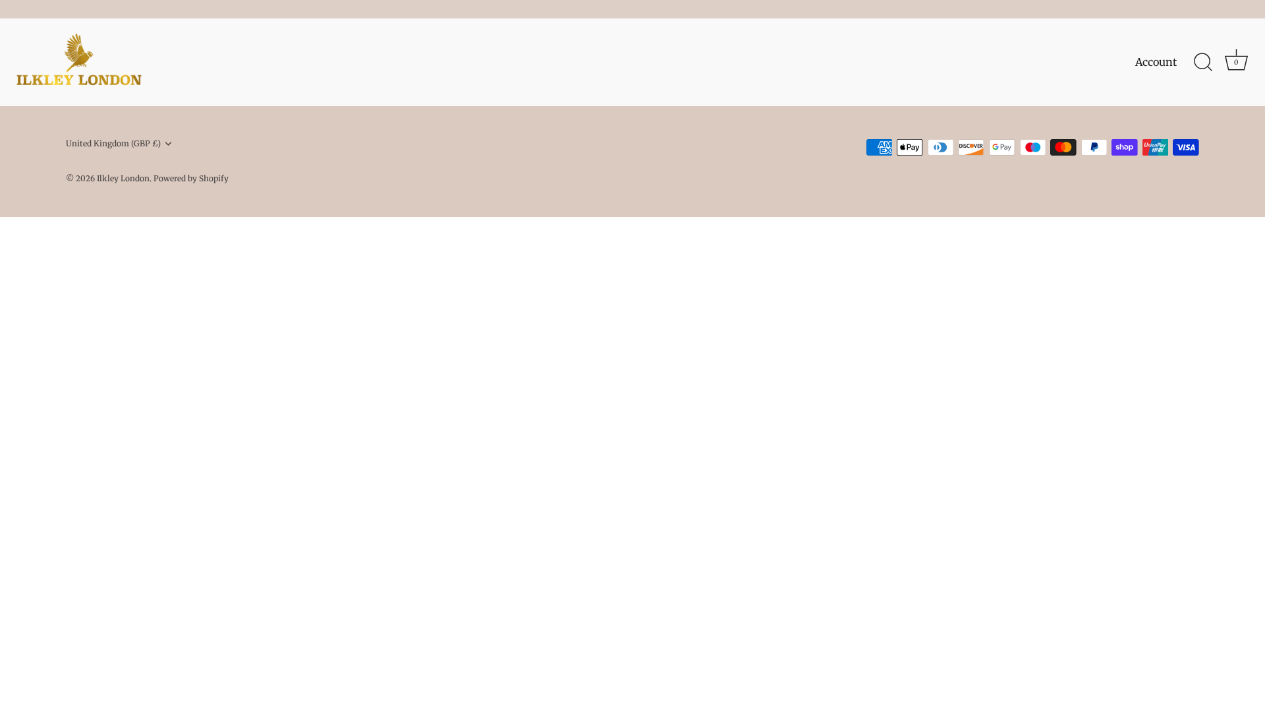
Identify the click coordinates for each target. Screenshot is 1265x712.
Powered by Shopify (191, 178)
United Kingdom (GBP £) (113, 143)
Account (1156, 62)
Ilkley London (123, 178)
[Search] (1203, 62)
